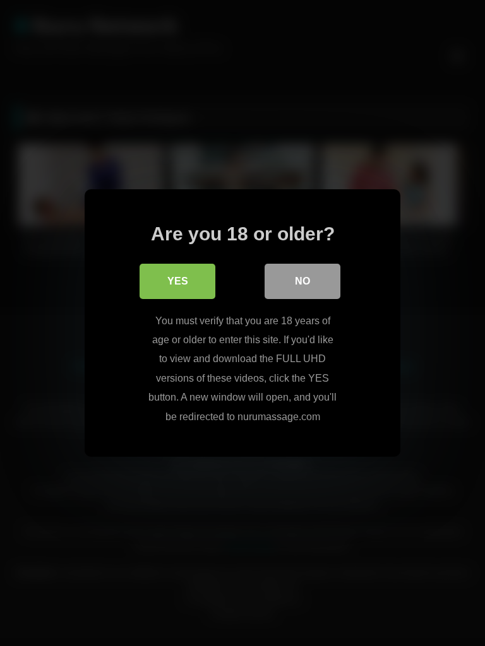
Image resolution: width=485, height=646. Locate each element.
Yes (177, 281)
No (302, 281)
